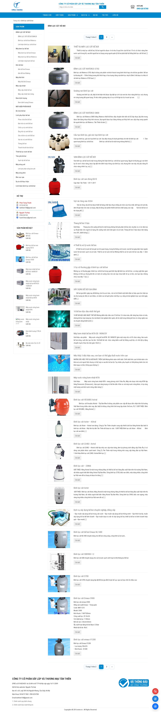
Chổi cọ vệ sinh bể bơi (25, 127)
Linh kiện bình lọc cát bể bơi (27, 44)
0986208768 (23, 215)
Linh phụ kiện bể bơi (23, 115)
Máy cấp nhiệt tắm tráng (26, 94)
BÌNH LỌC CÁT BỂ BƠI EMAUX (27, 36)
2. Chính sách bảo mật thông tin (22, 705)
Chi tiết (77, 58)
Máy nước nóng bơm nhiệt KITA (87, 377)
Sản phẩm (71, 15)
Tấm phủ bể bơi (21, 156)
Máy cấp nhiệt (20, 86)
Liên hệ (115, 15)
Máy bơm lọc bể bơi (22, 49)
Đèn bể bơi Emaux (24, 69)
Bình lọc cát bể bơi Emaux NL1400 (88, 532)
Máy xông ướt (20, 164)
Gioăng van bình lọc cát (83, 91)
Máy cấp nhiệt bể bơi (25, 90)
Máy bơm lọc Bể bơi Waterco (27, 57)
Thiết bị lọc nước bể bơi (24, 152)
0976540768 (23, 205)
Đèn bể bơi (19, 65)
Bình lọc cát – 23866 (82, 466)
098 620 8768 (142, 8)
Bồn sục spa (20, 177)
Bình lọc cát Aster (81, 488)
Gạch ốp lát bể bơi (24, 160)
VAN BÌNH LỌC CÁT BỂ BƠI (85, 157)
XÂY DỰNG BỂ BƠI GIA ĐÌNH (85, 289)
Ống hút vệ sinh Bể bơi (25, 131)
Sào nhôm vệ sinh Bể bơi (26, 136)
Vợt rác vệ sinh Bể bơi (25, 140)
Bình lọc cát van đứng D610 (85, 179)
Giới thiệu (60, 15)
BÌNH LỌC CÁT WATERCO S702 (86, 68)
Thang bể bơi (22, 144)
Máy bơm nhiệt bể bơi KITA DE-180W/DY (90, 333)
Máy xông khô (21, 173)
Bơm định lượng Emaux (25, 102)
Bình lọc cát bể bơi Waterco (27, 40)
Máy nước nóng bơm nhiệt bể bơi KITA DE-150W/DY (32, 283)
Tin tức (105, 15)
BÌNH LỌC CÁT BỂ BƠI (23, 32)
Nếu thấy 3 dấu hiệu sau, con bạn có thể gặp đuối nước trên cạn (101, 355)
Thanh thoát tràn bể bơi (25, 148)
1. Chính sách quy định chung (21, 701)
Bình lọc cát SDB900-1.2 (84, 554)
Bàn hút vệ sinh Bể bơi (25, 123)
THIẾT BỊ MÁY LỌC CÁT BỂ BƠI (86, 46)
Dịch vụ (84, 15)
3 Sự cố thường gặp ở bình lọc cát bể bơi (91, 267)
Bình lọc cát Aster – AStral (85, 421)
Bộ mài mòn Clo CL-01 (33, 343)
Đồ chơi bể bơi (20, 111)
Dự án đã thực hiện (22, 182)
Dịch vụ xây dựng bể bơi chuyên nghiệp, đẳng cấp (94, 510)
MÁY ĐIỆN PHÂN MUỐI (23, 106)
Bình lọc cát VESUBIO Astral (85, 399)
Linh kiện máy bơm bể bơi (26, 61)
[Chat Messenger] (155, 706)
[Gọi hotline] (155, 691)
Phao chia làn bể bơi (24, 119)
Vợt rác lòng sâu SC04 (83, 201)
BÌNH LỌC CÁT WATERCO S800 (86, 113)
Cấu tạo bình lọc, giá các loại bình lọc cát (91, 135)
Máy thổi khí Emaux (24, 82)
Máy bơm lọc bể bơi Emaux (27, 53)
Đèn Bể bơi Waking (24, 73)
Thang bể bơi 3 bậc (82, 223)
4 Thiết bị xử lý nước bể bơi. (85, 245)
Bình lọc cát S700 (81, 576)
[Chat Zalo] (155, 699)
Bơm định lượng (21, 98)
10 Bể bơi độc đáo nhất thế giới (87, 311)
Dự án (95, 15)
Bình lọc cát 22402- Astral (85, 444)
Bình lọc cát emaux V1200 (85, 639)
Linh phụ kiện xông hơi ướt (26, 169)
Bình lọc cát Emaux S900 (84, 598)
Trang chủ (47, 15)
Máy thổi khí (20, 77)
